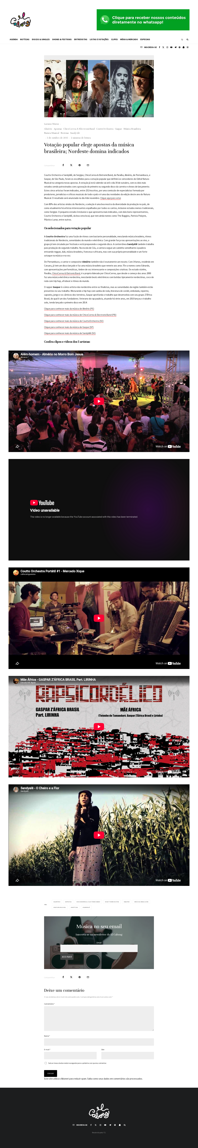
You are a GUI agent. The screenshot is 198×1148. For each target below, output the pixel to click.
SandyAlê (75, 133)
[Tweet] (71, 165)
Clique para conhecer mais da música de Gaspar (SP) (69, 327)
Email (99, 942)
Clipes (114, 39)
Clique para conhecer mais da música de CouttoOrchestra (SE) (73, 321)
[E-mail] (88, 165)
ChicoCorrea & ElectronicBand (79, 128)
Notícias (24, 39)
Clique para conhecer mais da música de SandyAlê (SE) (70, 333)
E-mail (47, 1049)
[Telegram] (175, 47)
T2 (104, 1132)
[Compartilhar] (63, 165)
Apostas (58, 128)
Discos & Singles (41, 39)
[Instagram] (167, 47)
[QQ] (183, 47)
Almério (48, 128)
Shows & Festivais (62, 39)
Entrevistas (80, 39)
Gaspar (118, 128)
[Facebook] (159, 47)
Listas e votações (99, 39)
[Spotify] (179, 47)
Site (102, 1049)
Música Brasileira (132, 128)
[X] (163, 47)
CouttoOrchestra (104, 128)
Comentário (49, 1004)
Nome (47, 1036)
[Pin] (80, 165)
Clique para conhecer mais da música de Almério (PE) (69, 308)
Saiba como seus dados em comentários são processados (114, 1078)
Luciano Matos (51, 123)
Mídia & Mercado (129, 39)
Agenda (14, 39)
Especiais (145, 39)
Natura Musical (51, 133)
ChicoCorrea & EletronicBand (66, 273)
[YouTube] (171, 47)
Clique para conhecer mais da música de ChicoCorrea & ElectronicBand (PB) (80, 314)
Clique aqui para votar (110, 198)
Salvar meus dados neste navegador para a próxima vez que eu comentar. (77, 1063)
